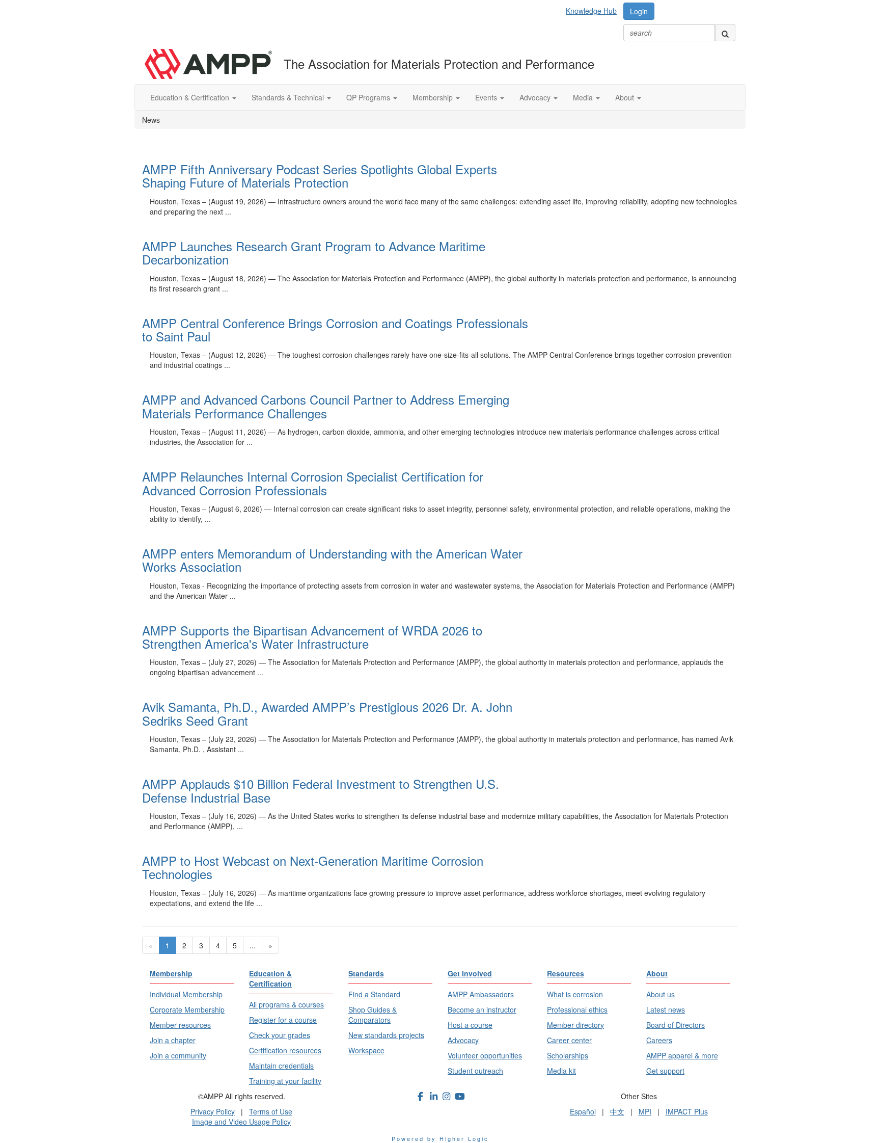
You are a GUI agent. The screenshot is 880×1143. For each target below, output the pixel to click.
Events (487, 97)
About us (660, 994)
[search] (725, 32)
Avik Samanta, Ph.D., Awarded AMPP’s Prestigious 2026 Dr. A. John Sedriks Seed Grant (327, 713)
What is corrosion (575, 994)
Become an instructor (482, 1009)
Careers (659, 1040)
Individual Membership (186, 994)
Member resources (180, 1025)
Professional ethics (577, 1009)
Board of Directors (675, 1025)
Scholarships (567, 1055)
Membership (434, 97)
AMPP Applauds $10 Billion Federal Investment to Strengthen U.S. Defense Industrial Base (320, 790)
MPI (645, 1111)
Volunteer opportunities (485, 1055)
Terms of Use (270, 1111)
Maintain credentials (281, 1065)
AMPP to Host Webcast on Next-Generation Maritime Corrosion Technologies (312, 867)
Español (583, 1111)
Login (639, 11)
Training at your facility (285, 1081)
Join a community (178, 1055)
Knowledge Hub (591, 11)
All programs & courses (286, 1004)
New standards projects (386, 1035)
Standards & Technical (289, 97)
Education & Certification (190, 97)
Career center (569, 1040)
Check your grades (279, 1035)
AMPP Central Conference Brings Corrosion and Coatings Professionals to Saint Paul (335, 329)
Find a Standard (374, 994)
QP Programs (369, 97)
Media (584, 97)
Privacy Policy (212, 1111)
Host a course (470, 1025)
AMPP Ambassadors (481, 994)
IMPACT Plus (687, 1111)
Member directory (575, 1025)
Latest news (665, 1009)
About (625, 97)
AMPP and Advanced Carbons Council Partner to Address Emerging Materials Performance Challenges (325, 405)
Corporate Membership (187, 1009)
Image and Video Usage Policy (241, 1122)
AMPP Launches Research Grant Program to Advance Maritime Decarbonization (313, 252)
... (253, 945)
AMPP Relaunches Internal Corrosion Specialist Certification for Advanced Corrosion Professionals (312, 482)
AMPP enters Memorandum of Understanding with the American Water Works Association (332, 559)
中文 (617, 1111)
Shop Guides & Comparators (372, 1014)
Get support (665, 1071)
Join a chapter (173, 1040)
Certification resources (285, 1050)
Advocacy (536, 97)
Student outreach (475, 1071)
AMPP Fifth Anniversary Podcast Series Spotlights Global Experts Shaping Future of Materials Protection (319, 175)
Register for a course (283, 1020)
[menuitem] (594, 9)
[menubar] (594, 9)
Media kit (561, 1071)
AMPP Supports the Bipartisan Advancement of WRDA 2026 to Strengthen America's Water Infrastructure (312, 636)
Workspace (366, 1050)
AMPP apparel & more (682, 1055)
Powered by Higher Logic (440, 1138)
